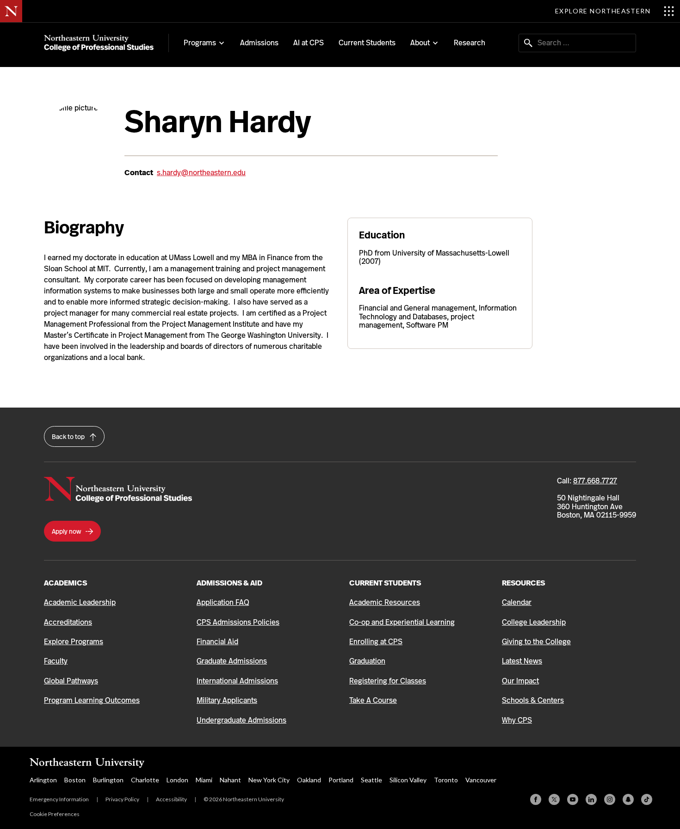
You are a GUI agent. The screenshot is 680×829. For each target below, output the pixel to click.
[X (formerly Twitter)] (554, 799)
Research (469, 42)
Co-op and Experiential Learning (402, 622)
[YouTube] (572, 799)
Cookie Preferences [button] (55, 814)
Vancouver (480, 780)
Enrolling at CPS (375, 641)
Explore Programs (73, 641)
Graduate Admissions (232, 661)
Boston (75, 780)
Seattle (371, 780)
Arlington (43, 780)
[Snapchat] (628, 799)
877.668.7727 (595, 480)
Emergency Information (59, 799)
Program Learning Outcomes (92, 700)
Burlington (108, 780)
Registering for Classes (387, 681)
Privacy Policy (122, 799)
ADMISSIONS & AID (229, 583)
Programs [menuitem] (200, 43)
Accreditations (68, 622)
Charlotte (145, 780)
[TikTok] (646, 799)
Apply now (67, 531)
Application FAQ (223, 602)
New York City (269, 780)
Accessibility (171, 799)
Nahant (230, 780)
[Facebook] (535, 799)
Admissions (259, 42)
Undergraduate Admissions (241, 720)
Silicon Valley (408, 780)
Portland (340, 780)
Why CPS (517, 720)
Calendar (517, 602)
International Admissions (237, 681)
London (177, 780)
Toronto (446, 780)
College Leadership (534, 622)
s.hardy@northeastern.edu (201, 172)
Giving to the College (536, 641)
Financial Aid (217, 641)
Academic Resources (384, 602)
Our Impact (520, 681)
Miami (204, 780)
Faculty (56, 661)
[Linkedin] (591, 799)
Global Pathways (71, 681)
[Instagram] (609, 799)
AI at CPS (308, 42)
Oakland (309, 780)
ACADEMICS (65, 583)
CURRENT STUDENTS (385, 583)
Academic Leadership (80, 602)
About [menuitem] (420, 43)
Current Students (367, 42)
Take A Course (373, 700)
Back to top (69, 436)
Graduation (367, 661)
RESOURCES (523, 583)
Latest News (522, 661)
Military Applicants (227, 700)
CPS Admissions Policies (238, 622)
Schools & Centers (533, 700)
